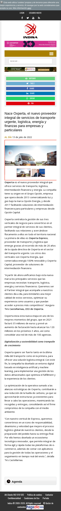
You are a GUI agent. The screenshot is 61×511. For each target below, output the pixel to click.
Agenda (17, 481)
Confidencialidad (14, 498)
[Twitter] (27, 17)
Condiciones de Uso (31, 498)
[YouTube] (33, 17)
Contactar (49, 494)
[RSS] (38, 17)
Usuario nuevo (35, 12)
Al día (8, 137)
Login (22, 12)
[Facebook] (22, 17)
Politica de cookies (34, 494)
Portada (46, 498)
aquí (29, 8)
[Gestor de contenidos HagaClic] (35, 507)
